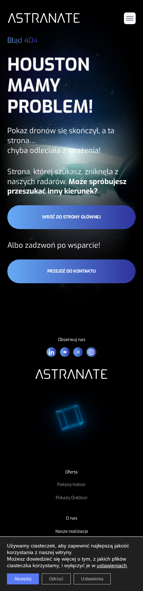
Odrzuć (56, 578)
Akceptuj (23, 578)
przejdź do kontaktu (71, 271)
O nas (71, 518)
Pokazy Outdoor (72, 498)
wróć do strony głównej (71, 217)
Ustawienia (92, 578)
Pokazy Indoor (71, 484)
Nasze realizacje (71, 531)
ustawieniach (112, 565)
